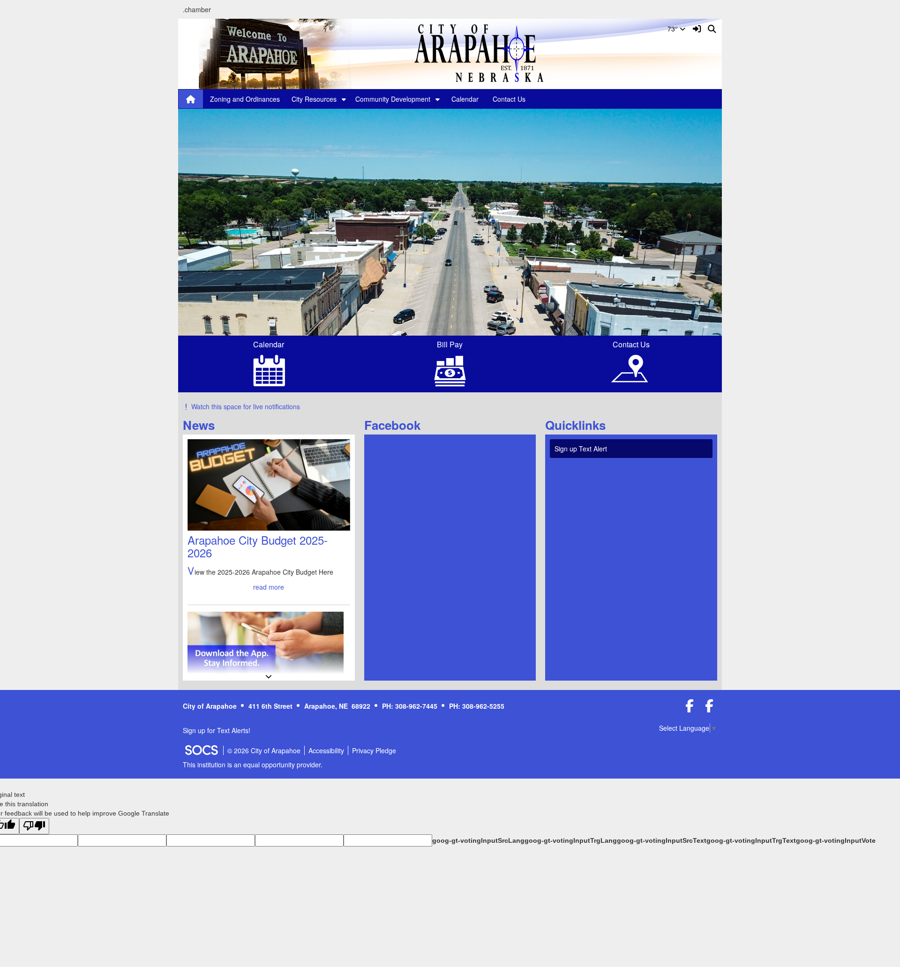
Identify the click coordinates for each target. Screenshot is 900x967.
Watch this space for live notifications (245, 406)
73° (674, 28)
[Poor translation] (34, 826)
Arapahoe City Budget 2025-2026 (258, 546)
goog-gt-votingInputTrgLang (571, 840)
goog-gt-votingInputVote (836, 840)
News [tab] (202, 425)
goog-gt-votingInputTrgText (751, 840)
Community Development (392, 99)
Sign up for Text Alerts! (216, 730)
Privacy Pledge (374, 750)
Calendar (465, 99)
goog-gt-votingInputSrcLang (478, 840)
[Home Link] (191, 99)
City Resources (314, 99)
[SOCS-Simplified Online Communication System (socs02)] (201, 750)
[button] (344, 99)
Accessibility (326, 750)
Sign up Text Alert (581, 448)
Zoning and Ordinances (245, 99)
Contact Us (509, 99)
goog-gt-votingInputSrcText (661, 840)
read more (268, 587)
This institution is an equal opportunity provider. (252, 764)
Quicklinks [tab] (578, 425)
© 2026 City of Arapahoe (263, 750)
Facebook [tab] (395, 425)
